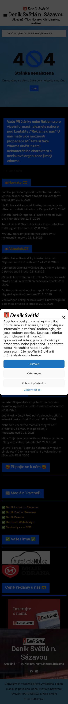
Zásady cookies (32, 389)
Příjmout (34, 364)
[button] (62, 315)
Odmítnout (34, 373)
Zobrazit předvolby (34, 383)
